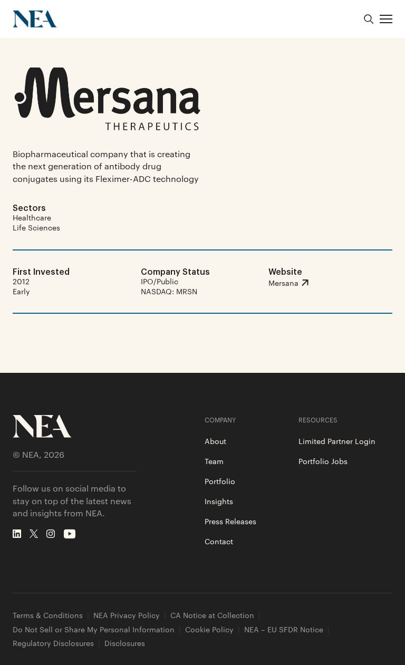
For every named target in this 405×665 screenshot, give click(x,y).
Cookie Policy (209, 629)
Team (214, 461)
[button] (386, 19)
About (215, 441)
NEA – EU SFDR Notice (283, 629)
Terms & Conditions (48, 615)
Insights (219, 501)
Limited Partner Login (336, 441)
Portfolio (220, 481)
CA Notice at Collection (212, 615)
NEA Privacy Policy (126, 615)
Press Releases (230, 521)
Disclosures (124, 643)
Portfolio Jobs (323, 461)
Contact (219, 541)
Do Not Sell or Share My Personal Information (94, 629)
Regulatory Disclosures (53, 643)
